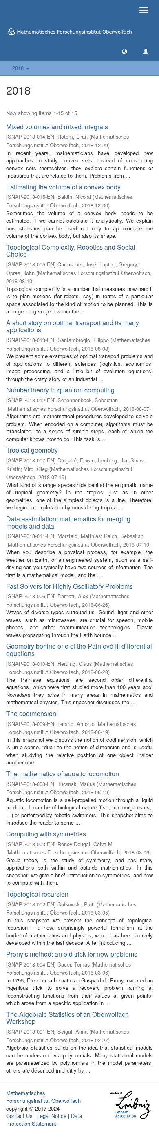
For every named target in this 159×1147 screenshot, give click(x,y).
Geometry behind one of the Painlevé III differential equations (79, 649)
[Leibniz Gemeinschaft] (130, 1105)
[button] (124, 51)
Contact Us (19, 1116)
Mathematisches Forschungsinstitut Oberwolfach (43, 1096)
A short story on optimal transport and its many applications (72, 326)
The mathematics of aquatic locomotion (62, 773)
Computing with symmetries (46, 833)
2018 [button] (18, 68)
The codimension (31, 713)
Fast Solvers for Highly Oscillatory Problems (69, 586)
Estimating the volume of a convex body (63, 187)
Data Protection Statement (44, 1119)
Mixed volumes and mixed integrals (57, 126)
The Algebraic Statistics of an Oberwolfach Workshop (67, 1018)
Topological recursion (37, 894)
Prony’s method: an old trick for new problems (71, 954)
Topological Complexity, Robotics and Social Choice (70, 250)
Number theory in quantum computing (60, 389)
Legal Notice (51, 1116)
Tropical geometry (32, 450)
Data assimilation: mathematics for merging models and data (68, 522)
